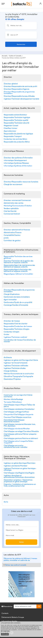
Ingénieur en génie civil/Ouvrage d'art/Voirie (21, 360)
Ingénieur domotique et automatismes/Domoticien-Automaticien (19, 476)
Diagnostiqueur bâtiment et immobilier (18, 274)
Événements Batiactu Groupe (13, 617)
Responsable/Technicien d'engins (16, 329)
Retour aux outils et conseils (15, 565)
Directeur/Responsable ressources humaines (21, 182)
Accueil (4, 56)
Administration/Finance (12, 232)
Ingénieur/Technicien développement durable (21, 99)
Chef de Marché (10, 211)
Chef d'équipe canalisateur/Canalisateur (19, 409)
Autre (6, 502)
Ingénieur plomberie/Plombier (15, 466)
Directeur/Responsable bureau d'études (19, 96)
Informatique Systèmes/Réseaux (16, 163)
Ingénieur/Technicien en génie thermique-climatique (20, 469)
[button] (40, 3)
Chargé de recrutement (13, 184)
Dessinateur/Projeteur (12, 379)
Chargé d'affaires (10, 371)
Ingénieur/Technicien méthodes (16, 366)
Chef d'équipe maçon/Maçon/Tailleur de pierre (19, 405)
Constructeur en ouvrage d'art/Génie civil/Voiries (18, 396)
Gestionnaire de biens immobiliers (17, 297)
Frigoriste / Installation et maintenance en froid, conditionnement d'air (20, 485)
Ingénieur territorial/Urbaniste (15, 363)
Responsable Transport (13, 136)
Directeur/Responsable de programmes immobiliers (19, 92)
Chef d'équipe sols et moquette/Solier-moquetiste (19, 442)
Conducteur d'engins (11, 332)
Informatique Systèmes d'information (18, 166)
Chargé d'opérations (12, 294)
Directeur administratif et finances (17, 230)
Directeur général (11, 84)
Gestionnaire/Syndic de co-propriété (18, 302)
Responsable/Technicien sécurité (16, 123)
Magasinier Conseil (11, 126)
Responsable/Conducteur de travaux (18, 326)
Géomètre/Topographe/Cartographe (18, 376)
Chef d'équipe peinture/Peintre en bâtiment (21, 438)
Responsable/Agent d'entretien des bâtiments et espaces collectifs (17, 270)
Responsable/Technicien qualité (16, 120)
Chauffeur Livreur (10, 128)
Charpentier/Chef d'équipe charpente (18, 414)
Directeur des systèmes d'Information (18, 158)
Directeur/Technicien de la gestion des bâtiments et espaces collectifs (18, 261)
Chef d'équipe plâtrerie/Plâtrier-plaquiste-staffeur (20, 435)
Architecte (8, 357)
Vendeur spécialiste (11, 208)
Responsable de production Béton (17, 142)
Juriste (6, 238)
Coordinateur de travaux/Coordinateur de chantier (20, 340)
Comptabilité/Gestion (12, 235)
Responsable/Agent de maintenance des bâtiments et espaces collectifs (19, 266)
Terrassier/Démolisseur (13, 402)
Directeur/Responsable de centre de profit (20, 86)
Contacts (5, 613)
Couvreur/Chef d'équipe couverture (17, 417)
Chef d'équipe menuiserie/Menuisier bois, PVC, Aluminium (20, 425)
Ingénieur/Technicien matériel (15, 337)
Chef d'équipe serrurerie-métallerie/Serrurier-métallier (15, 446)
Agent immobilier (10, 300)
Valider (21, 542)
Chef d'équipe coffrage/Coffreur (16, 412)
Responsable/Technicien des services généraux (18, 257)
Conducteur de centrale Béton (15, 139)
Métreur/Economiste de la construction (19, 374)
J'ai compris (5, 634)
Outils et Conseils (15, 56)
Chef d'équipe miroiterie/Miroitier (17, 429)
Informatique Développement (15, 160)
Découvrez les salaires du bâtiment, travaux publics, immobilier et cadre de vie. (20, 559)
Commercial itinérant (12, 214)
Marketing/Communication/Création (18, 206)
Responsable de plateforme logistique (18, 134)
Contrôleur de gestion (12, 241)
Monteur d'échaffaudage (13, 399)
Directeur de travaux (12, 321)
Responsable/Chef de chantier (15, 324)
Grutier (6, 334)
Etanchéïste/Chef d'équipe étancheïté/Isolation (14, 421)
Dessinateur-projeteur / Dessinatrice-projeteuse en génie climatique (18, 481)
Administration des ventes (13, 203)
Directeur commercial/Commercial (17, 200)
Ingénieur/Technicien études (15, 368)
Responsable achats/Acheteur (15, 115)
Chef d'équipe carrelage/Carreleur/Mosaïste (21, 431)
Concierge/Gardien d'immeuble (16, 305)
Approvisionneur (10, 131)
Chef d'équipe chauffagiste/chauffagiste (19, 473)
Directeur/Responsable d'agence (16, 89)
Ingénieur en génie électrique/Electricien (19, 463)
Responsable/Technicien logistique (17, 117)
